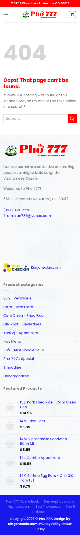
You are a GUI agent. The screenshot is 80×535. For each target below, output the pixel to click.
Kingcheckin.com (45, 267)
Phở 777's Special (18, 358)
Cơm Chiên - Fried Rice (23, 315)
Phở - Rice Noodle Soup (23, 350)
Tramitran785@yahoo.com (27, 215)
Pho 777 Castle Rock (22, 501)
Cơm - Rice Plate (18, 307)
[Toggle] (75, 341)
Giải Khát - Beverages (22, 324)
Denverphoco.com (59, 501)
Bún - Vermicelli (17, 298)
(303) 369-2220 (16, 210)
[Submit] (72, 118)
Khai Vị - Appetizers (20, 332)
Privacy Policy (49, 524)
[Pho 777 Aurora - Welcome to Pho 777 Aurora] (40, 15)
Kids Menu (12, 341)
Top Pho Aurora (48, 506)
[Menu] (6, 14)
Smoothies (12, 367)
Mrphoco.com (19, 506)
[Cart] (72, 14)
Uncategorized (16, 376)
